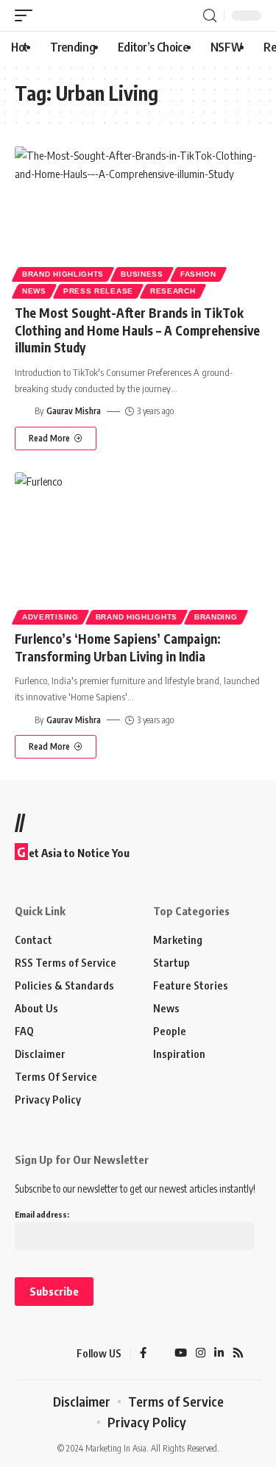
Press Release (98, 291)
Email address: (42, 1214)
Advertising (50, 617)
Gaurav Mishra (73, 410)
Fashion (198, 274)
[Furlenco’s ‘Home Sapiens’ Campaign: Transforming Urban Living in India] (138, 546)
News (34, 291)
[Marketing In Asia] (40, 1353)
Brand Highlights (63, 274)
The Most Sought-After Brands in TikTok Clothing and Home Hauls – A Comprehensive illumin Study (137, 330)
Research (173, 291)
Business (142, 274)
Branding (216, 617)
